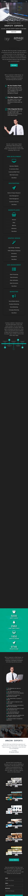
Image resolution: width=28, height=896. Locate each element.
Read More (14, 787)
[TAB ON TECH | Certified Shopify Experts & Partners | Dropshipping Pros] (14, 1)
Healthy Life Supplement (14, 852)
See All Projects (14, 860)
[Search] (26, 1)
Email (7, 883)
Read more (14, 65)
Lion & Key (14, 797)
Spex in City (14, 839)
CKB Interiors (14, 784)
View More (14, 177)
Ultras (14, 811)
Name (7, 878)
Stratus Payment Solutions (14, 825)
